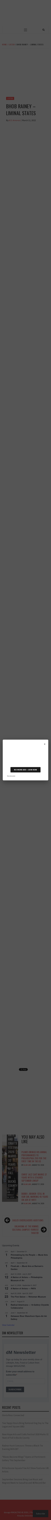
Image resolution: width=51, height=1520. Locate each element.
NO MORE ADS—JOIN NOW (25, 770)
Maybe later (11, 776)
